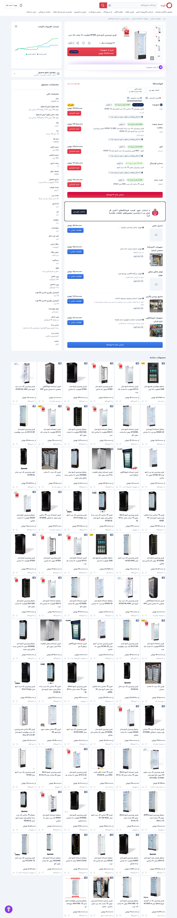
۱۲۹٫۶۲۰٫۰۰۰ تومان (74, 108)
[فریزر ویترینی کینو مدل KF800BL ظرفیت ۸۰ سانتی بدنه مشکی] (75, 801)
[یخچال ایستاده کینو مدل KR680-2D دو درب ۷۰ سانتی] (153, 416)
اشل (161, 146)
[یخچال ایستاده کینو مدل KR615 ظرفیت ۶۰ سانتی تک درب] (101, 416)
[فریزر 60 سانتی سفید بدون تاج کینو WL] (50, 716)
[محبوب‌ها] (83, 43)
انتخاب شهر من (79, 212)
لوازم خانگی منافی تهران (155, 274)
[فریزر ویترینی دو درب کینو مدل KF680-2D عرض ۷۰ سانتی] (153, 458)
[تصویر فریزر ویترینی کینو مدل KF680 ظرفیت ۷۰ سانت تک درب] (159, 30)
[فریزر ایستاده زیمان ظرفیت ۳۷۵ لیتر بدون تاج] (101, 458)
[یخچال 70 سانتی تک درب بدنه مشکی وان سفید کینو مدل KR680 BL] (24, 801)
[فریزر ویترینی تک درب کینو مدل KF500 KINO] (127, 544)
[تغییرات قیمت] (89, 43)
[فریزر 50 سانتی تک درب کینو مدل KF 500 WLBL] (101, 801)
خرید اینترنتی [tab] (152, 98)
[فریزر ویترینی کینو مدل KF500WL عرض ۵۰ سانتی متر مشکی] (153, 544)
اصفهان (160, 184)
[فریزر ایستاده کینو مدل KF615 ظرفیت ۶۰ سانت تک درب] (127, 373)
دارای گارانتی (140, 135)
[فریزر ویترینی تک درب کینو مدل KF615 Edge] (75, 501)
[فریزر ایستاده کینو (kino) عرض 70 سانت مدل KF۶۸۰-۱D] (127, 758)
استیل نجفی (157, 225)
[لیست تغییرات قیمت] (16, 27)
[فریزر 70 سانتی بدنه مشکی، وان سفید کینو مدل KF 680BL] (153, 501)
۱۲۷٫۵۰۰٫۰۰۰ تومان (75, 163)
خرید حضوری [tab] (133, 98)
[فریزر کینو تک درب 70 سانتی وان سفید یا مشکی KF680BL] (50, 501)
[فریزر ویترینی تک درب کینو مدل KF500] (24, 758)
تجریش (160, 151)
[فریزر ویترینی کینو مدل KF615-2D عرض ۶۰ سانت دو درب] (75, 758)
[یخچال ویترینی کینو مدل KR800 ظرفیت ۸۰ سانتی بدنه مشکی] (127, 844)
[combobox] (132, 5)
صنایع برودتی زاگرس (154, 296)
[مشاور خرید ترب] (9, 909)
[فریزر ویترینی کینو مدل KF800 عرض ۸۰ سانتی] (101, 373)
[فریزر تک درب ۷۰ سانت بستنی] (50, 458)
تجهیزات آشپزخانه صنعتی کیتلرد (155, 249)
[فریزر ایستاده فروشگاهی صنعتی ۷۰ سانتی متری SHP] (50, 373)
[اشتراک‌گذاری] (77, 43)
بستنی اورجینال (156, 163)
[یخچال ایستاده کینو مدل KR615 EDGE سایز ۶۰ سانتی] (75, 844)
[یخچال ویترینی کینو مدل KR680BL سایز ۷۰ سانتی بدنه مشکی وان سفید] (75, 458)
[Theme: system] (21, 5)
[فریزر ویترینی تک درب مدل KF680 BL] (24, 458)
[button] (11, 5)
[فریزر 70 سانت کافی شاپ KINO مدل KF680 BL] (101, 758)
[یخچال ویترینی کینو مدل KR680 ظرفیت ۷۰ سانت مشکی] (24, 501)
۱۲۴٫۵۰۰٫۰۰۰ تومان (75, 124)
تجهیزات (155, 104)
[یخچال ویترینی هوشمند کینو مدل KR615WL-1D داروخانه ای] (75, 887)
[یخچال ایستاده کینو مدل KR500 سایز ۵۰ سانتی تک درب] (101, 844)
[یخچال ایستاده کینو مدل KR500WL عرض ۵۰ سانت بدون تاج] (50, 844)
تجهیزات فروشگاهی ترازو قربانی (154, 320)
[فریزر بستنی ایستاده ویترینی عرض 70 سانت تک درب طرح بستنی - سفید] (101, 887)
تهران (161, 109)
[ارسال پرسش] (161, 67)
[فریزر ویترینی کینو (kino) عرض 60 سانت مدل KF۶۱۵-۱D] (50, 758)
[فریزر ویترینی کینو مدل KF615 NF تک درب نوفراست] (24, 416)
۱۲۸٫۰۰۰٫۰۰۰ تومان (74, 179)
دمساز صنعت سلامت (157, 126)
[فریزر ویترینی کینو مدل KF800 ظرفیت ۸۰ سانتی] (75, 373)
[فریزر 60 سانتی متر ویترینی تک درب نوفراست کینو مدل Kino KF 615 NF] (24, 716)
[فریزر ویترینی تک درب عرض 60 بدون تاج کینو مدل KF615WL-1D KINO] (153, 758)
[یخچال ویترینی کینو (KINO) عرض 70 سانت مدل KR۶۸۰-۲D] (153, 801)
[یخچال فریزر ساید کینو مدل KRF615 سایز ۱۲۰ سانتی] (153, 844)
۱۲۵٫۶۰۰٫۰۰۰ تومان (75, 146)
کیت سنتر (158, 180)
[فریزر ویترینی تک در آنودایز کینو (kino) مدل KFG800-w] (153, 887)
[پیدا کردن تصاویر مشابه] (152, 58)
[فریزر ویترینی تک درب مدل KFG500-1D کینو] (24, 844)
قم (162, 167)
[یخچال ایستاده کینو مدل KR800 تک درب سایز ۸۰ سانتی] (50, 801)
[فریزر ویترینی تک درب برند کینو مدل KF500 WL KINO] (24, 373)
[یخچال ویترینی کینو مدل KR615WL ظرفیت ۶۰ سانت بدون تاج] (75, 416)
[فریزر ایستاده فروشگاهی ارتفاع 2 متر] (127, 458)
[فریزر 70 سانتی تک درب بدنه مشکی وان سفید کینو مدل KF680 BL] (101, 501)
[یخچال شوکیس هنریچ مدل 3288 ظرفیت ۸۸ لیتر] (153, 373)
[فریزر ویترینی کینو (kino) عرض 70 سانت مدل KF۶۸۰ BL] (127, 501)
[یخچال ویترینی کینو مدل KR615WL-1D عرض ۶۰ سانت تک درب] (127, 887)
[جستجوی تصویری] (109, 5)
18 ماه (142, 113)
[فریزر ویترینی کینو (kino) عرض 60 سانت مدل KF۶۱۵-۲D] (127, 801)
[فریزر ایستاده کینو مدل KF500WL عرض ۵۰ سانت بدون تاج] (127, 416)
